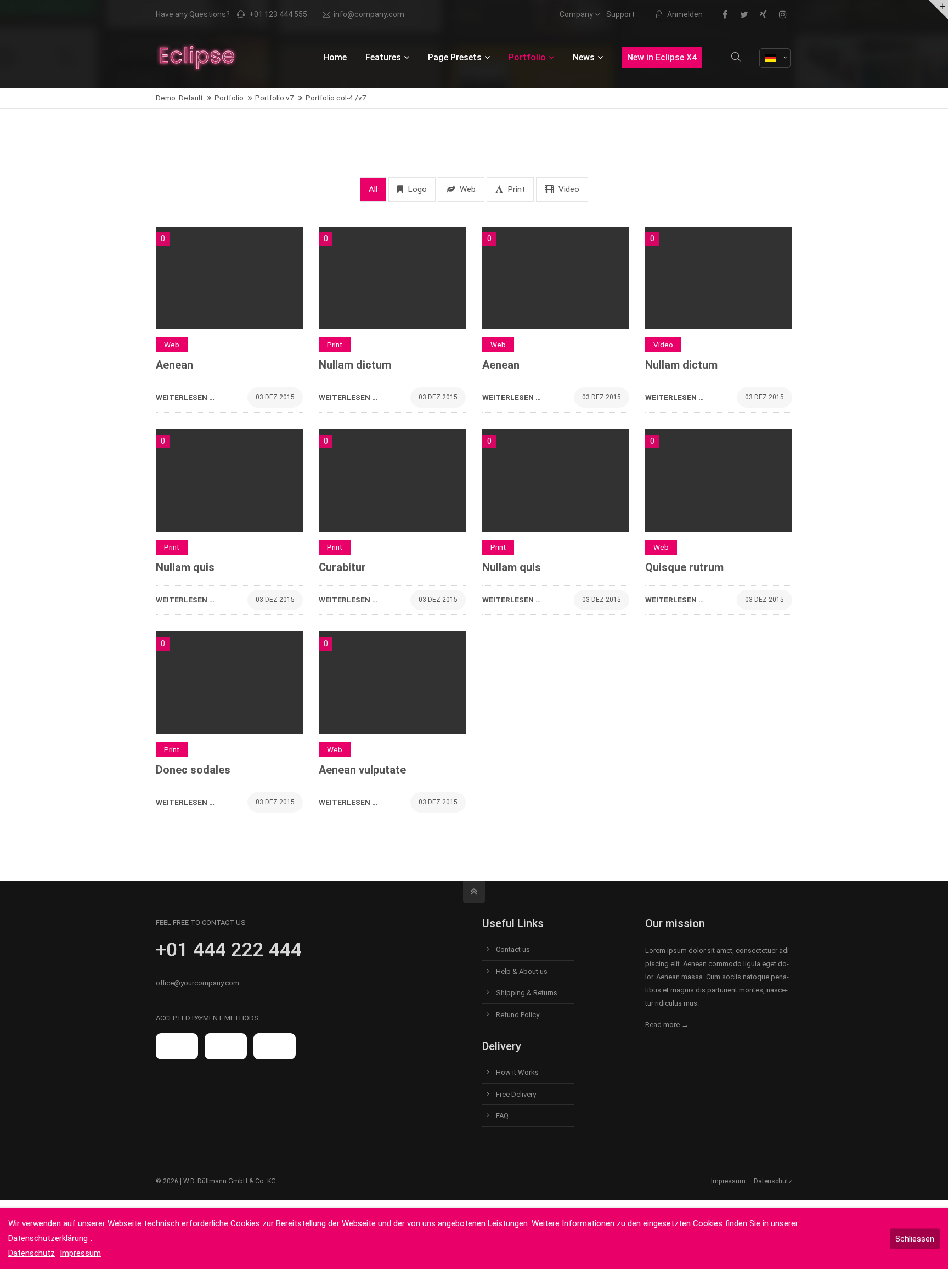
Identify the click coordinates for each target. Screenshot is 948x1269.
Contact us (513, 949)
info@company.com (369, 14)
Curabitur (342, 567)
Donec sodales (193, 769)
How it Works (517, 1072)
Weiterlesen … (185, 394)
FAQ (502, 1116)
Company (576, 14)
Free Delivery (516, 1094)
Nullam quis (185, 567)
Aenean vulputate (362, 769)
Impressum (728, 1181)
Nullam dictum (355, 364)
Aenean (174, 364)
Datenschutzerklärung (48, 1238)
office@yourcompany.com (197, 983)
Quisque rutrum (684, 567)
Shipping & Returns (526, 993)
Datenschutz (773, 1181)
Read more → (667, 1024)
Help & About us (522, 971)
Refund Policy (517, 1015)
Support (620, 14)
